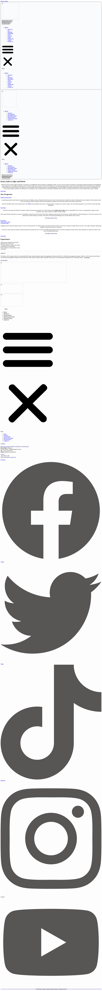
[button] (8, 56)
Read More (87, 257)
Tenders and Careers (10, 39)
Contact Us (10, 41)
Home (5, 312)
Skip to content (4, 1)
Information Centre (10, 34)
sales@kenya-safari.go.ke (10, 457)
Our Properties (10, 31)
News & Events (10, 36)
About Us (10, 29)
